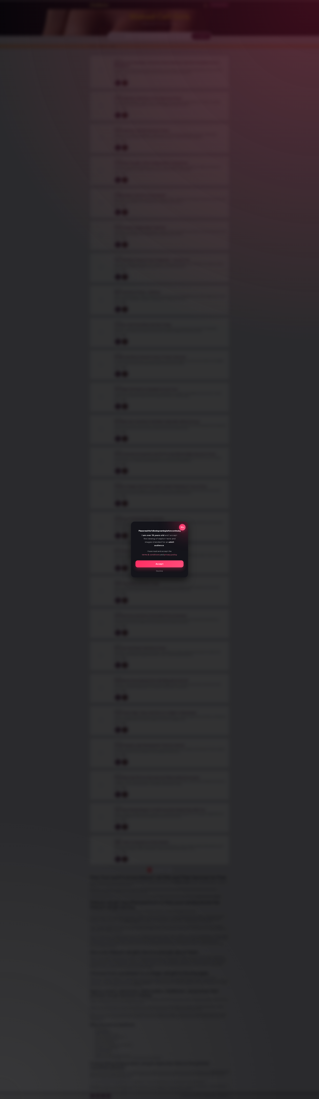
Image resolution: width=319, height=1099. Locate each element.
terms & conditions (151, 554)
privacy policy (170, 554)
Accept (159, 564)
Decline (159, 571)
